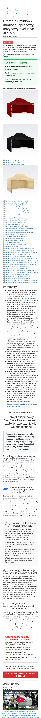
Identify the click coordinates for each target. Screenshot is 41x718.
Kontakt (36, 717)
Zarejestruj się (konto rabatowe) (18, 713)
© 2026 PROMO (6, 711)
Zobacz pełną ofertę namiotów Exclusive (20, 675)
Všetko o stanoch (22, 717)
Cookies (31, 717)
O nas (31, 713)
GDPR (15, 717)
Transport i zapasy (18, 711)
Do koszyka (8, 42)
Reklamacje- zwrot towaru (15, 715)
